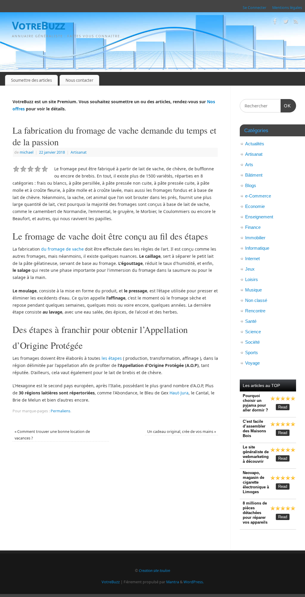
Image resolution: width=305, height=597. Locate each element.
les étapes (112, 358)
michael (26, 152)
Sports (251, 352)
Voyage (252, 362)
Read (282, 407)
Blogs (250, 185)
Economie (255, 206)
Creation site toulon (154, 570)
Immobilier (255, 237)
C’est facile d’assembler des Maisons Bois (254, 428)
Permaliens (60, 411)
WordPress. (193, 581)
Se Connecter (254, 7)
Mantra (172, 581)
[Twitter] (285, 22)
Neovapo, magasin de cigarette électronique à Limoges (256, 482)
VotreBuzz (38, 25)
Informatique (257, 248)
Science (253, 331)
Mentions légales (287, 7)
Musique (253, 289)
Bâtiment (253, 175)
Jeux (250, 268)
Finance (253, 227)
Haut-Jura (179, 393)
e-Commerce (258, 195)
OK (286, 105)
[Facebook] (275, 22)
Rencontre (255, 310)
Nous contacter (79, 80)
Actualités (254, 143)
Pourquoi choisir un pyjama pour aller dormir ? (255, 403)
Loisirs (251, 279)
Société (252, 342)
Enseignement (259, 216)
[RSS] (296, 22)
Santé (250, 321)
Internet (252, 258)
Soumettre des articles (31, 80)
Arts (249, 164)
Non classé (256, 300)
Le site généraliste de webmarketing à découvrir (256, 454)
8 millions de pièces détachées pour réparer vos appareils (255, 513)
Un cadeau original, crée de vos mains (181, 431)
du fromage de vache (62, 249)
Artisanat (79, 152)
